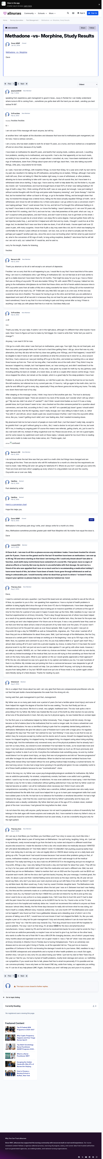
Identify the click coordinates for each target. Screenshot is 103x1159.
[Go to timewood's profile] (7, 683)
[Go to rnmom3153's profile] (7, 546)
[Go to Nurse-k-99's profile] (7, 260)
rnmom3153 (15, 545)
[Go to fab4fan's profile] (7, 482)
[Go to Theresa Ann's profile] (7, 588)
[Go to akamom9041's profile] (7, 92)
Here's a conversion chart (16, 504)
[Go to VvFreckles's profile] (7, 114)
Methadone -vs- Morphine (16, 52)
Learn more (4, 4)
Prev (9, 84)
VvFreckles (15, 113)
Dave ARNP (15, 43)
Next (22, 84)
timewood (15, 682)
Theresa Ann (16, 587)
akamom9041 (16, 91)
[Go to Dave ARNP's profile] (8, 44)
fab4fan (14, 481)
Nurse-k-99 (15, 259)
